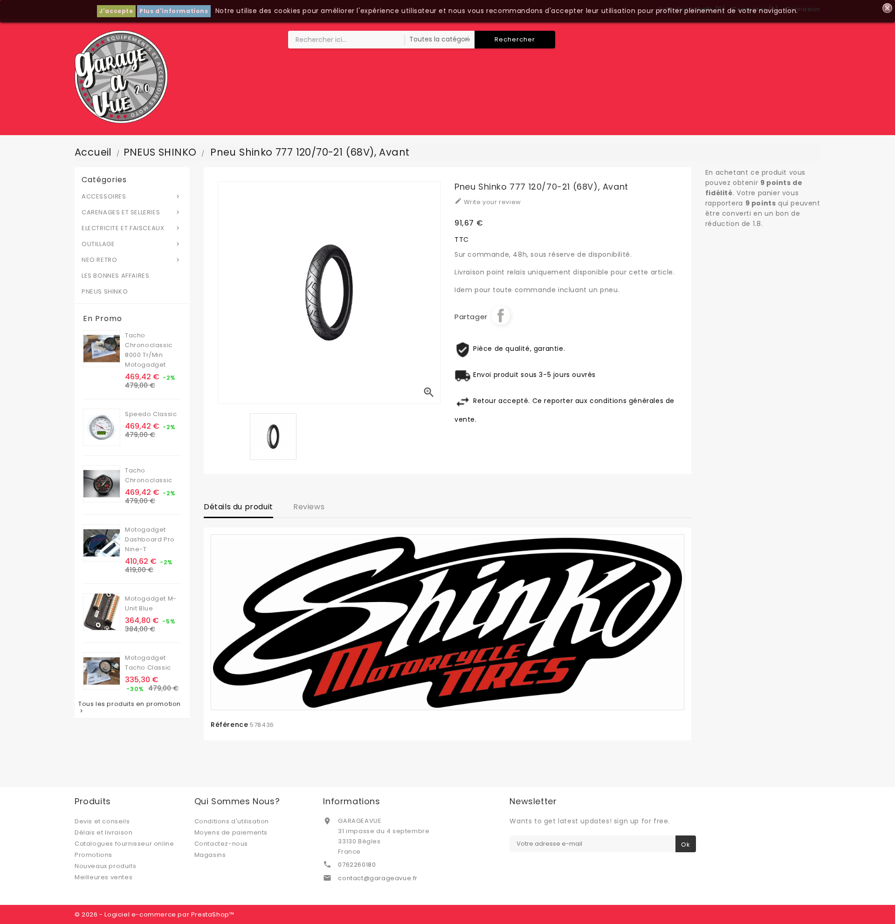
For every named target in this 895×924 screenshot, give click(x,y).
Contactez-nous (221, 843)
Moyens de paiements (231, 832)
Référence (229, 724)
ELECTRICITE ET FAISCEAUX (131, 228)
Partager (500, 315)
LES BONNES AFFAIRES (115, 275)
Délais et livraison (103, 832)
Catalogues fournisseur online (124, 843)
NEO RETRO (131, 259)
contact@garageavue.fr (378, 878)
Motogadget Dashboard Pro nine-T (150, 539)
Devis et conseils (102, 821)
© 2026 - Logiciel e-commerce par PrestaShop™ (154, 914)
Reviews (308, 506)
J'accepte (116, 11)
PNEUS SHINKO (105, 291)
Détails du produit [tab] (238, 506)
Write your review (487, 201)
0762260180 (357, 864)
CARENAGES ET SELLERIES (131, 212)
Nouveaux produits (105, 866)
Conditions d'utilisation (231, 821)
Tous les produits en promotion (129, 707)
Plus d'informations (173, 11)
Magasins (210, 854)
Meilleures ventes (103, 877)
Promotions (93, 854)
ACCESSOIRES (131, 196)
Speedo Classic (151, 414)
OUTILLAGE (131, 244)
